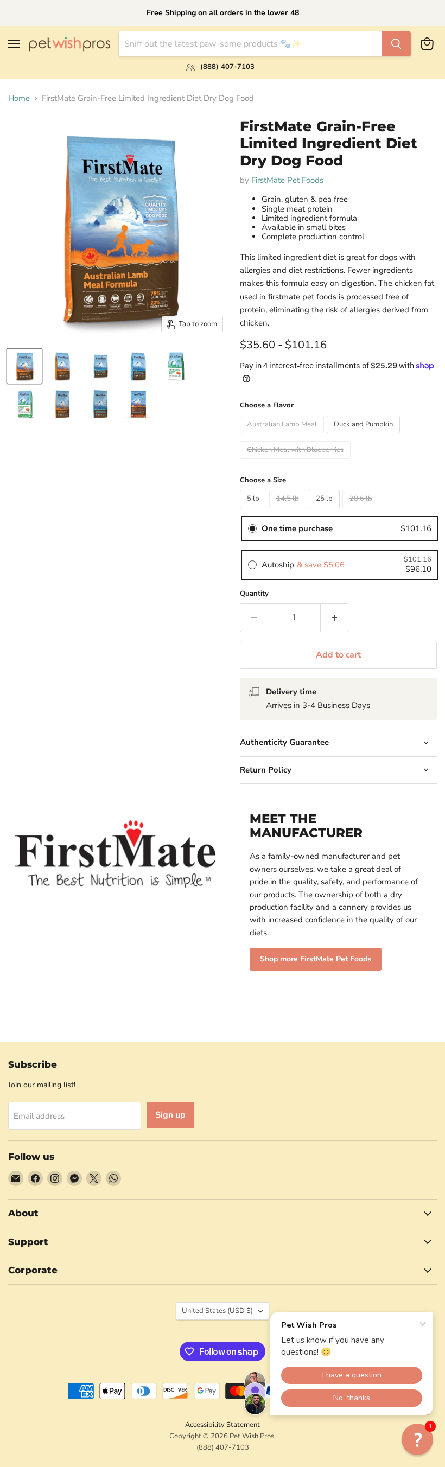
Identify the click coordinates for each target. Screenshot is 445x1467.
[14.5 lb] (289, 511)
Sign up (170, 1115)
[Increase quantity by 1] (334, 617)
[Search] (396, 43)
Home (19, 98)
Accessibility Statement (222, 1425)
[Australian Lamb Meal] (283, 436)
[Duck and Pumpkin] (365, 436)
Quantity (254, 594)
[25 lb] (325, 511)
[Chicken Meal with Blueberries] (296, 461)
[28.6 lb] (362, 511)
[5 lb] (254, 511)
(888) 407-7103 (222, 1447)
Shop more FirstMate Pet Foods (315, 959)
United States (217, 1311)
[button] (417, 1439)
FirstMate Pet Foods (287, 180)
